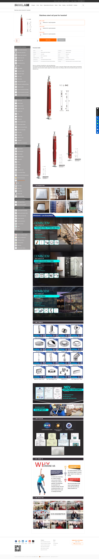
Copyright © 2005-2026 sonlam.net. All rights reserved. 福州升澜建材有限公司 (26, 556)
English (59, 1)
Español (68, 1)
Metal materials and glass (20, 207)
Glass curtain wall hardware (20, 199)
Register (75, 1)
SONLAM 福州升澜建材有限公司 (21, 5)
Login (72, 1)
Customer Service (77, 543)
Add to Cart (48, 40)
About (54, 541)
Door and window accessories (20, 47)
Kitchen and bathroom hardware (21, 97)
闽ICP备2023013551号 (54, 556)
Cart (81, 1)
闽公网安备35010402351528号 (45, 556)
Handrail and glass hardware (20, 145)
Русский (62, 1)
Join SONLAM (55, 543)
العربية (65, 1)
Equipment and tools (19, 232)
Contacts (54, 544)
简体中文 (55, 1)
